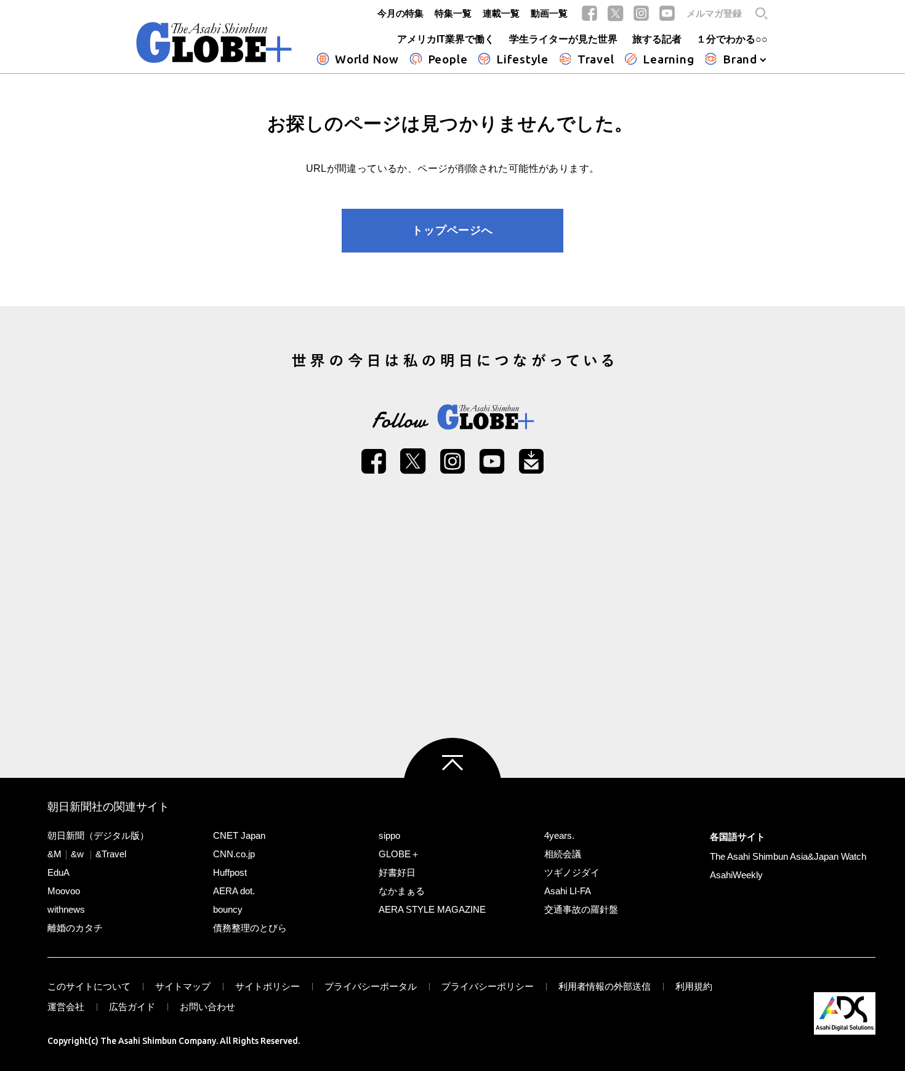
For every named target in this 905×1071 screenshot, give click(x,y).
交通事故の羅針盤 (581, 909)
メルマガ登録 (714, 13)
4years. (559, 835)
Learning (668, 59)
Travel (595, 59)
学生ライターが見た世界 (563, 39)
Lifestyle (522, 59)
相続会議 (562, 854)
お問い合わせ (207, 1006)
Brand (740, 59)
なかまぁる (402, 891)
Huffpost (230, 872)
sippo (389, 835)
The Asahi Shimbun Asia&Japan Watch (788, 856)
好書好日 (397, 872)
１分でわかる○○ (732, 39)
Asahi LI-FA (567, 891)
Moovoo (63, 891)
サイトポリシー (267, 986)
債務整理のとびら (250, 928)
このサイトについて (89, 986)
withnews (66, 909)
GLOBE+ (214, 42)
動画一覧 (549, 13)
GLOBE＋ (399, 854)
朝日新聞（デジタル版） (98, 835)
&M (54, 854)
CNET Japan (239, 835)
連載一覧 (501, 13)
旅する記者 (657, 39)
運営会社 (65, 1006)
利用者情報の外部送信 (604, 986)
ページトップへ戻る (452, 787)
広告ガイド (132, 1006)
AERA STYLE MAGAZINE (432, 909)
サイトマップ (183, 986)
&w (77, 854)
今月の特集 (400, 13)
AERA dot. (234, 891)
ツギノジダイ (572, 872)
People (448, 59)
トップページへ (452, 230)
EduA (58, 872)
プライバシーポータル (370, 986)
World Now (367, 59)
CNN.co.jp (234, 854)
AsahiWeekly (736, 875)
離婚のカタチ (75, 928)
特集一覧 (453, 13)
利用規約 (693, 986)
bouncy (228, 909)
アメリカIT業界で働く (445, 39)
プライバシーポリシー (487, 986)
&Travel (110, 854)
